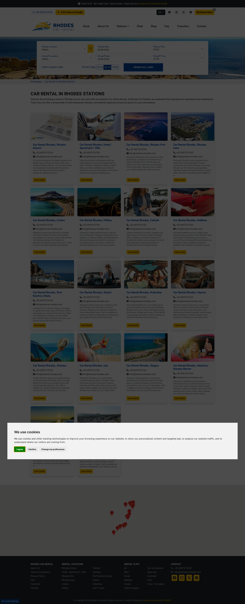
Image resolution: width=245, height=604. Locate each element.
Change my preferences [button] (53, 449)
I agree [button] (19, 449)
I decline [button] (32, 449)
